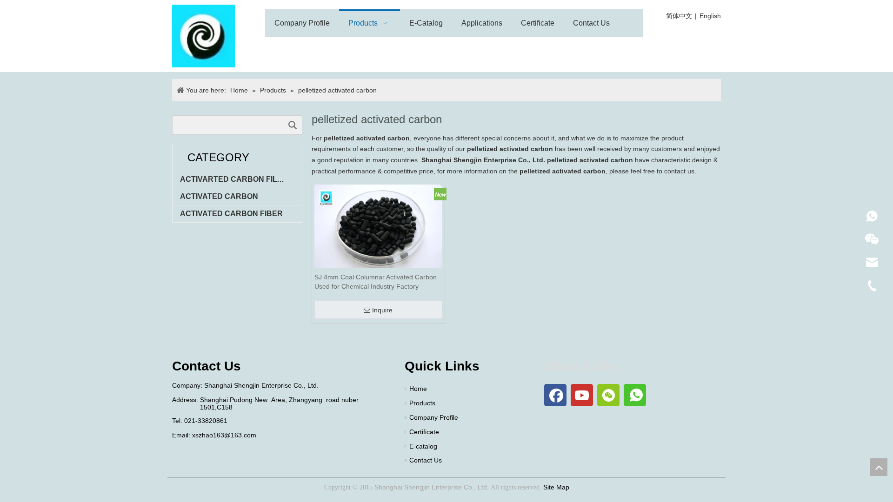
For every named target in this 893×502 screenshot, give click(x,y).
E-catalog (423, 446)
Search (292, 125)
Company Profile (433, 417)
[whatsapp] (635, 395)
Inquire (382, 310)
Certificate (424, 432)
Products (422, 403)
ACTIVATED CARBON (219, 196)
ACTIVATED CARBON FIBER (231, 214)
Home (418, 388)
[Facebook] (555, 395)
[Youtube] (582, 395)
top (878, 467)
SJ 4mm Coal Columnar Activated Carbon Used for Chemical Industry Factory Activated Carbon (375, 282)
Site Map (556, 487)
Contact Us (425, 460)
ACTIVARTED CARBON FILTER (236, 179)
